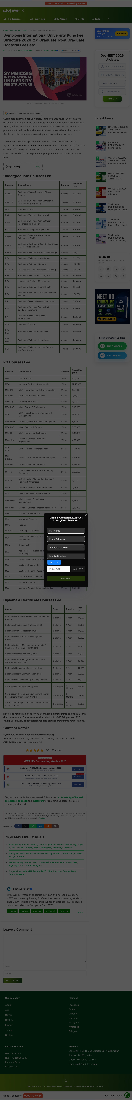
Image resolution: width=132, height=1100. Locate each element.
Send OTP (54, 562)
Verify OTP (78, 569)
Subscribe (66, 578)
